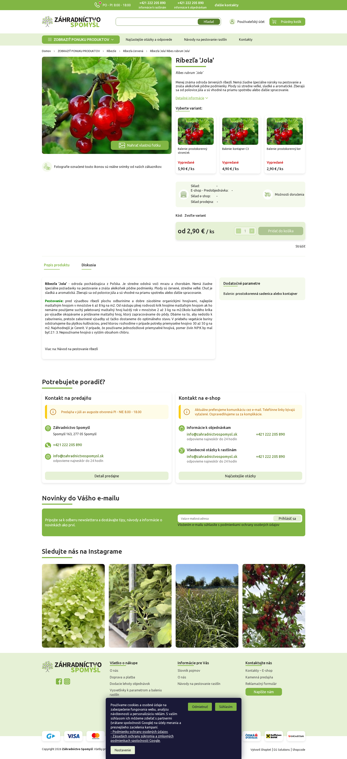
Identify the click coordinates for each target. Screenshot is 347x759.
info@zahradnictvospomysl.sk (78, 456)
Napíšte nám (264, 692)
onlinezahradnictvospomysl (59, 681)
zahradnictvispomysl (67, 681)
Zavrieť (204, 246)
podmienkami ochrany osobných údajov (249, 525)
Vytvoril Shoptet (261, 749)
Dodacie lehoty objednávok (130, 683)
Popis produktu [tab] (56, 265)
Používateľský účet (251, 21)
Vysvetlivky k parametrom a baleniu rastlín (136, 692)
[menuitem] (81, 39)
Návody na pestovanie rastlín (199, 683)
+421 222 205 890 (152, 3)
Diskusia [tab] (89, 265)
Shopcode (299, 749)
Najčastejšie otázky (240, 476)
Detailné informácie (190, 98)
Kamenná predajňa (259, 677)
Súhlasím (226, 707)
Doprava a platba (122, 677)
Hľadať (209, 21)
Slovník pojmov (189, 670)
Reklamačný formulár (261, 683)
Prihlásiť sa (287, 518)
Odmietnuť (200, 707)
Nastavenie (123, 750)
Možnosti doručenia (289, 194)
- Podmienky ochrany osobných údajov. (139, 731)
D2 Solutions (282, 749)
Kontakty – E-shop (259, 670)
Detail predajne (106, 476)
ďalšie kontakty (226, 5)
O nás (114, 670)
